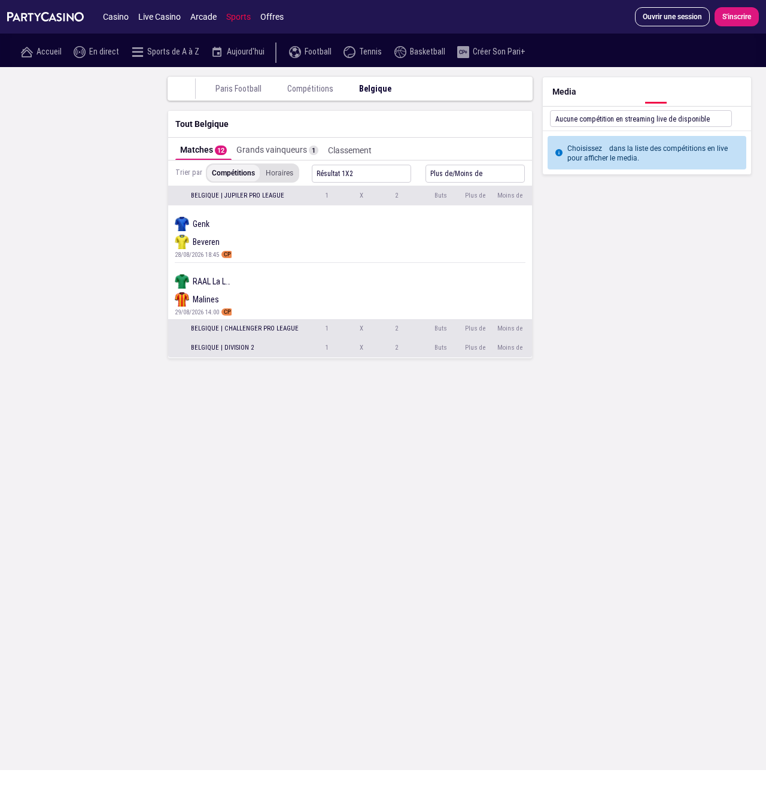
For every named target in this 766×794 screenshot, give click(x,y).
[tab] (203, 149)
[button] (350, 195)
